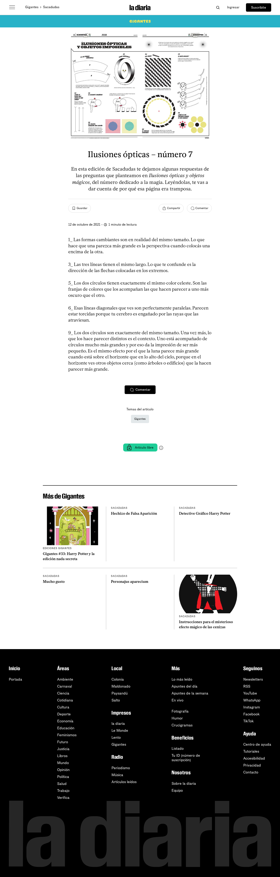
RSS (246, 686)
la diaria (118, 723)
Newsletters (253, 679)
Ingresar (233, 7)
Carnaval (64, 686)
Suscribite (258, 7)
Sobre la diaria (184, 783)
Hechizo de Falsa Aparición (134, 513)
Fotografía (180, 711)
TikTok (248, 721)
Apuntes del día (184, 686)
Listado (178, 748)
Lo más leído (182, 679)
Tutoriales (251, 751)
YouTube (250, 693)
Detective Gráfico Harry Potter (204, 513)
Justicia (63, 749)
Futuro (62, 742)
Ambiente (65, 679)
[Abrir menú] (12, 7)
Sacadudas (51, 7)
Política (63, 777)
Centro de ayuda (257, 744)
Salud (62, 783)
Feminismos (66, 735)
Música (117, 775)
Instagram (251, 707)
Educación (65, 728)
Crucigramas (182, 725)
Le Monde (120, 730)
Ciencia (63, 693)
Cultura (63, 707)
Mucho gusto (54, 581)
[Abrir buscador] (218, 7)
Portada (15, 679)
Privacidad (252, 765)
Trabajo (63, 790)
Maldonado (121, 686)
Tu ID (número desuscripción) (186, 757)
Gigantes (32, 7)
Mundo (63, 763)
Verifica (63, 797)
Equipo (177, 790)
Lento (116, 737)
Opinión (63, 770)
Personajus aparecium (129, 581)
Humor (177, 718)
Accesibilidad (254, 758)
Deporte (64, 714)
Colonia (118, 679)
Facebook (251, 714)
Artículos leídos (124, 782)
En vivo (177, 700)
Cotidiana (65, 700)
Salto (116, 700)
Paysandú (120, 693)
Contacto (250, 772)
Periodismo (121, 768)
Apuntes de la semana (190, 693)
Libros (62, 756)
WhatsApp (251, 700)
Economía (65, 721)
